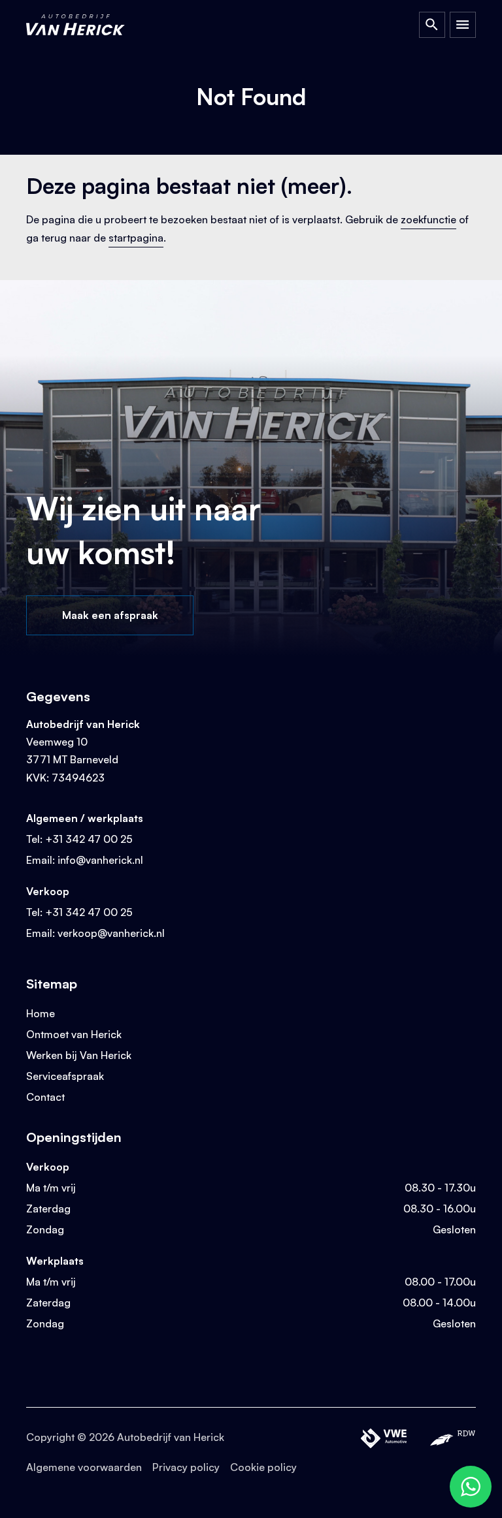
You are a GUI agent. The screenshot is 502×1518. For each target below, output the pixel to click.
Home (40, 1013)
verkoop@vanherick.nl (111, 933)
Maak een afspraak (110, 615)
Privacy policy (186, 1467)
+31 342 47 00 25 (89, 839)
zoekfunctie (428, 219)
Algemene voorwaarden (84, 1467)
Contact (45, 1096)
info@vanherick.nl (100, 859)
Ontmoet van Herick (74, 1034)
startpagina (136, 237)
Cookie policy (263, 1467)
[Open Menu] (463, 25)
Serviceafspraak (65, 1076)
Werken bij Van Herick (78, 1055)
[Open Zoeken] (432, 25)
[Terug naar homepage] (88, 25)
